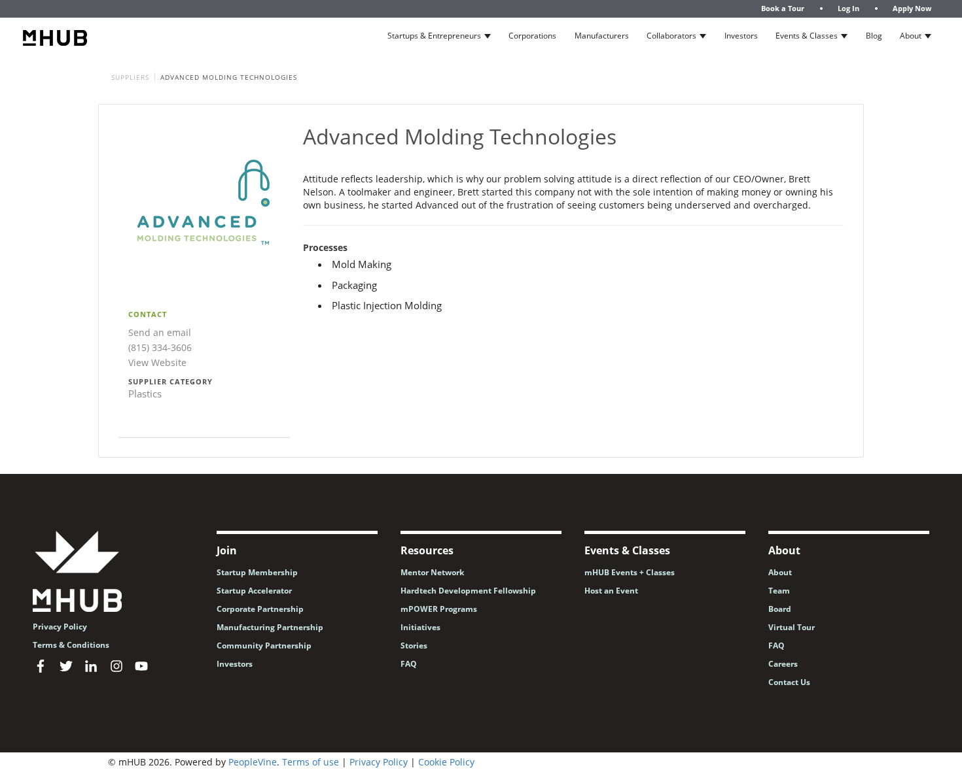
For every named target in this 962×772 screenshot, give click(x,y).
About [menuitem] (780, 572)
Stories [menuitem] (414, 645)
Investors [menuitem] (235, 663)
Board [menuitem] (779, 608)
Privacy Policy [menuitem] (60, 626)
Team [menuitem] (779, 590)
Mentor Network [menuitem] (432, 572)
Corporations (532, 35)
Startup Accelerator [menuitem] (254, 590)
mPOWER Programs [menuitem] (439, 608)
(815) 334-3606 (160, 347)
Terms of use (310, 762)
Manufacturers (602, 35)
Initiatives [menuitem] (420, 627)
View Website (157, 362)
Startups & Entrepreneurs (434, 35)
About (910, 35)
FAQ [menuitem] (409, 663)
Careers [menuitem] (783, 663)
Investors (741, 35)
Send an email (159, 332)
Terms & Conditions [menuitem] (71, 644)
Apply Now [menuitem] (912, 8)
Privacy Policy (378, 762)
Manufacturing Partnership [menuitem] (270, 627)
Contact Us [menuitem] (789, 682)
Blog (874, 35)
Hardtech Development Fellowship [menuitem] (468, 590)
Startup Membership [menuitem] (257, 572)
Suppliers (130, 77)
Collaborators (671, 35)
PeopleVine (252, 762)
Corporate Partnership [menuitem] (260, 608)
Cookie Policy (446, 762)
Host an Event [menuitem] (611, 590)
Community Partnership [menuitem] (264, 645)
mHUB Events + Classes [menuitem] (629, 572)
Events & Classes (806, 35)
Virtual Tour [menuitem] (791, 627)
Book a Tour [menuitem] (782, 8)
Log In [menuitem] (848, 8)
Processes (325, 248)
